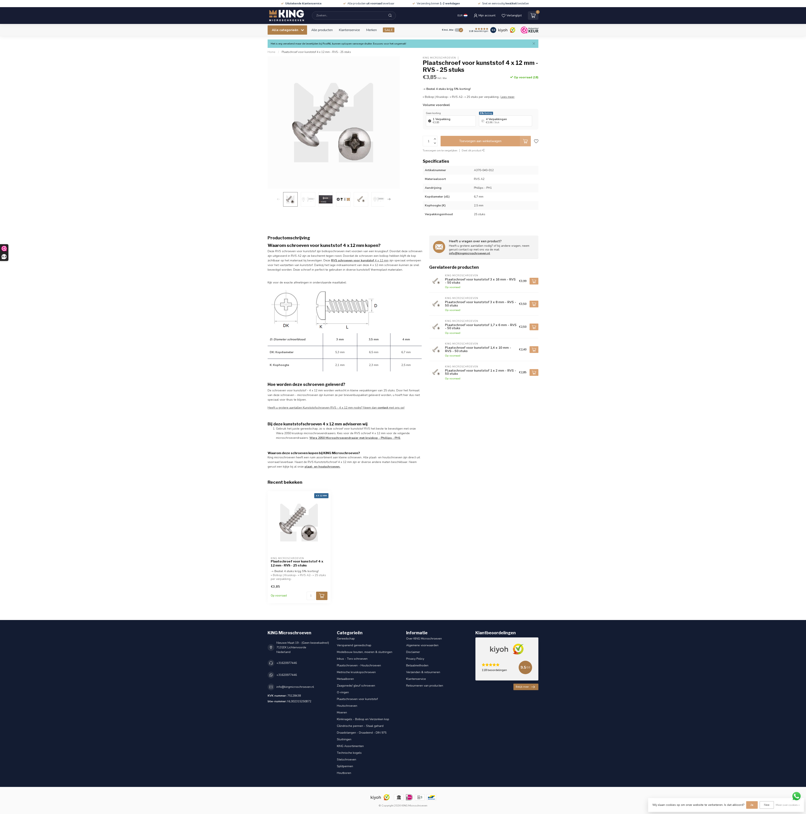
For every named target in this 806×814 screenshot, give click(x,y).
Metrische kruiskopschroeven (356, 672)
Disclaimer (413, 652)
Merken (371, 30)
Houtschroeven (347, 706)
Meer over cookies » (788, 805)
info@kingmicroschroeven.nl (469, 253)
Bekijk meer (522, 686)
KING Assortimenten (350, 746)
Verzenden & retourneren (423, 672)
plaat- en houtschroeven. (322, 467)
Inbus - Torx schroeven (352, 659)
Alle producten (322, 30)
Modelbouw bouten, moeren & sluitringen (364, 652)
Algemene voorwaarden (422, 645)
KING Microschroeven (439, 58)
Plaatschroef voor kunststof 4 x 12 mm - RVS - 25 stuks (316, 52)
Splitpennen (345, 766)
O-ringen (343, 692)
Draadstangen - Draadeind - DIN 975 (361, 733)
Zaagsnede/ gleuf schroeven (356, 686)
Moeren (342, 712)
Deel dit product (472, 150)
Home (271, 52)
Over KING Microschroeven (424, 639)
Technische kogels (349, 753)
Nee (766, 805)
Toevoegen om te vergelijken (440, 150)
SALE (389, 30)
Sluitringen (344, 739)
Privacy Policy (415, 659)
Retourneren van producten (424, 686)
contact (383, 408)
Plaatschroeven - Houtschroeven (359, 665)
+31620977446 (286, 663)
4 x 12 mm (360, 260)
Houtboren (344, 773)
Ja (752, 805)
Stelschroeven (346, 760)
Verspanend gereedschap (354, 645)
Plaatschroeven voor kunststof (357, 699)
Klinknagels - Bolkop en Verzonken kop (363, 719)
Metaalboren (345, 679)
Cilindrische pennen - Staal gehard (360, 726)
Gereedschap (346, 639)
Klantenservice (349, 30)
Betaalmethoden (417, 665)
